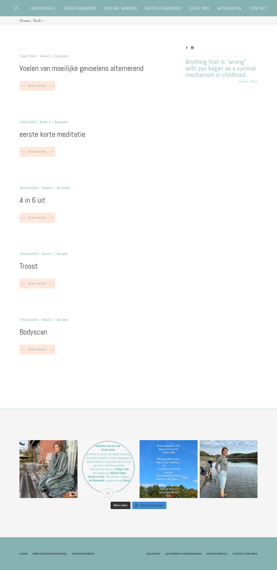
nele (64, 254)
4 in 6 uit (32, 200)
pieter (63, 56)
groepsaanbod (83, 553)
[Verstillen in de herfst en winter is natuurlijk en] (169, 469)
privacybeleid (217, 553)
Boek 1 (45, 56)
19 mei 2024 (28, 254)
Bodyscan (33, 332)
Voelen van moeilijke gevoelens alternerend (81, 68)
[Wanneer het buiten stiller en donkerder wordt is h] (109, 469)
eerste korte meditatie (52, 134)
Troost (28, 266)
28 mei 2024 (28, 188)
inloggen (153, 553)
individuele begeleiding (50, 553)
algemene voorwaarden (183, 553)
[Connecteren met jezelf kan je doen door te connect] (229, 469)
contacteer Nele (245, 553)
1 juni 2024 (27, 56)
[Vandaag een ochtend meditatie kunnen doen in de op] (48, 469)
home (23, 553)
